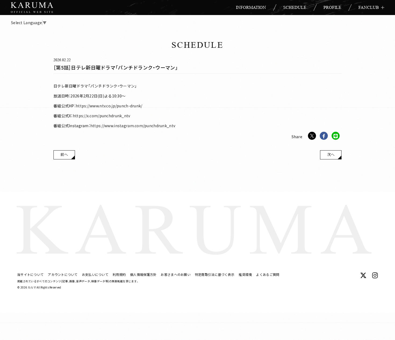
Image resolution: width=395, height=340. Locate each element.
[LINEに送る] (336, 136)
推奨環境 (245, 274)
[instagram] (375, 275)
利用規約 (119, 274)
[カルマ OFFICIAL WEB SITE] (32, 7)
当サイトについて (30, 274)
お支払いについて (95, 274)
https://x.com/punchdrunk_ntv (101, 115)
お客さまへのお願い (176, 274)
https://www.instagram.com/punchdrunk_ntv (132, 125)
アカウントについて (63, 274)
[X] (363, 275)
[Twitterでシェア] (312, 136)
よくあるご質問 (267, 274)
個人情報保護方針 (143, 274)
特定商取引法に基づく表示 (214, 274)
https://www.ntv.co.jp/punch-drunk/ (109, 105)
